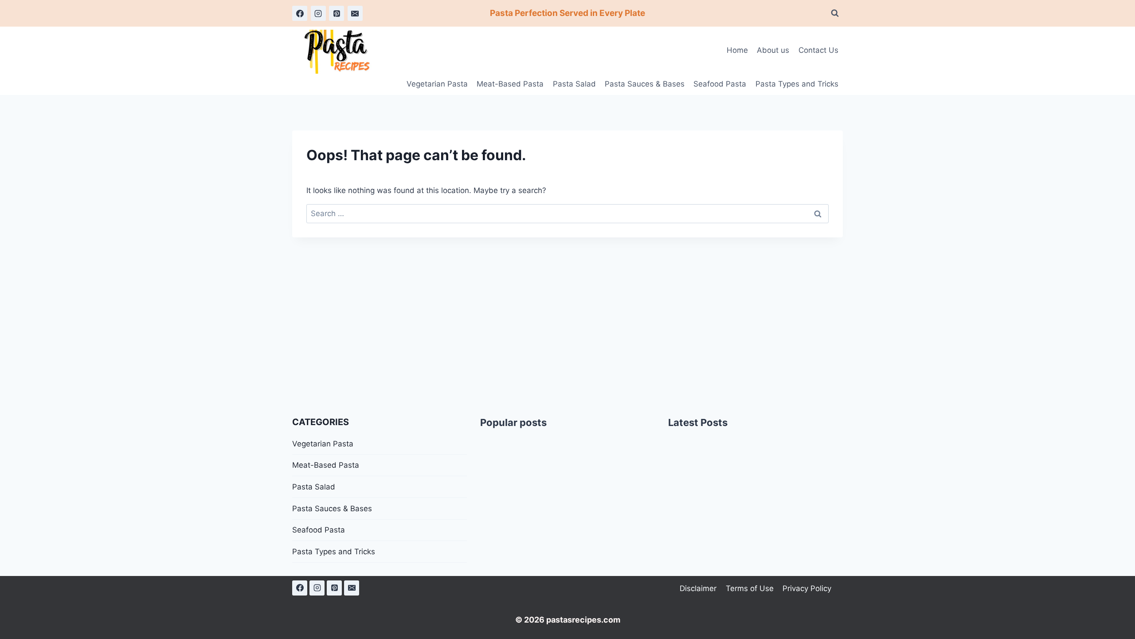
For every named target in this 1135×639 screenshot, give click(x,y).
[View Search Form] (835, 13)
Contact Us (818, 50)
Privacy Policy (807, 588)
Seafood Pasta (719, 83)
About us (773, 50)
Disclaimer (698, 588)
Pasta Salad (574, 83)
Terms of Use (750, 588)
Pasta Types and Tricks (796, 83)
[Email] (355, 13)
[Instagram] (318, 13)
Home (737, 50)
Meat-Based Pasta (510, 83)
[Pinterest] (336, 13)
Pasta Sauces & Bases (645, 83)
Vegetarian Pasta (437, 83)
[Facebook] (299, 13)
